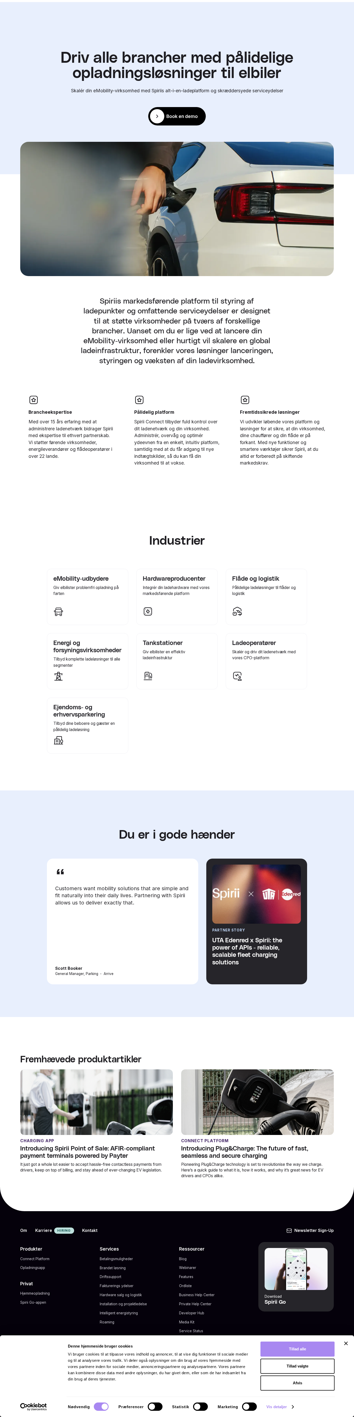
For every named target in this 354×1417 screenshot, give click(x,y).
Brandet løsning (113, 1268)
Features (186, 1277)
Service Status (191, 1331)
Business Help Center (197, 1295)
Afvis (297, 1383)
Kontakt (89, 1230)
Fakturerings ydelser (116, 1286)
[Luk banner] (346, 1343)
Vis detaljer (276, 1407)
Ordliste (185, 1286)
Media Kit (186, 1322)
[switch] (155, 1406)
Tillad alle (297, 1349)
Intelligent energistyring (119, 1313)
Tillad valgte (297, 1366)
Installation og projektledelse (123, 1304)
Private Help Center (195, 1304)
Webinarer (187, 1268)
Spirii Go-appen (33, 1302)
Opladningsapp (32, 1268)
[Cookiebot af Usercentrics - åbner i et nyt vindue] (33, 1407)
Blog (183, 1259)
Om (23, 1230)
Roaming (107, 1322)
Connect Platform (34, 1259)
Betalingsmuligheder (116, 1259)
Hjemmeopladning (35, 1293)
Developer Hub (191, 1313)
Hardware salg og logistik (121, 1295)
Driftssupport (110, 1277)
